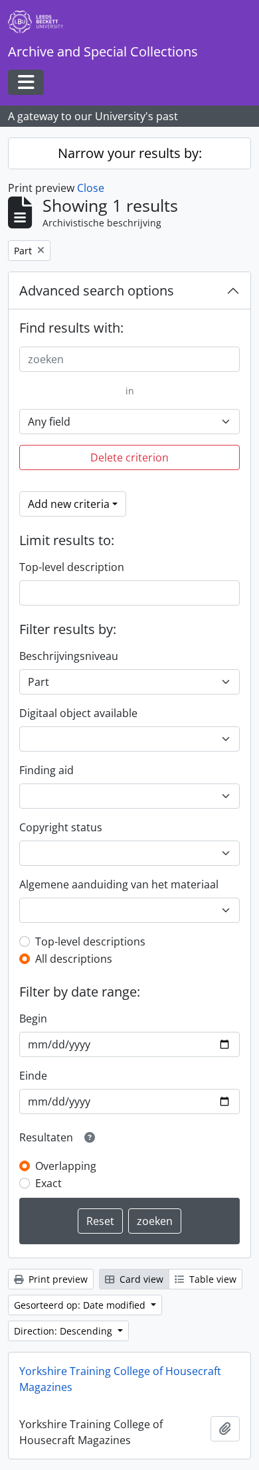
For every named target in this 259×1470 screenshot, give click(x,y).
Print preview (57, 1279)
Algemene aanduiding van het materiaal (118, 884)
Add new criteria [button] (69, 504)
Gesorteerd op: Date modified (81, 1305)
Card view (140, 1279)
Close (90, 188)
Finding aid (46, 770)
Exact (48, 1183)
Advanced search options (96, 290)
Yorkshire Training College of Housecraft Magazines (120, 1379)
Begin (33, 1018)
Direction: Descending (64, 1331)
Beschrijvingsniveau (68, 656)
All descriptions (73, 958)
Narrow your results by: (130, 153)
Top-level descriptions (90, 941)
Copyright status (60, 827)
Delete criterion (129, 457)
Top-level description (71, 567)
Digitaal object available (78, 713)
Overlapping (65, 1166)
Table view (211, 1279)
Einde (33, 1075)
